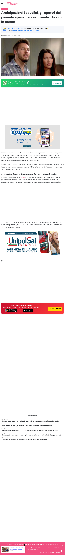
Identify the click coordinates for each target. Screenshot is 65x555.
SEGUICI (10, 28)
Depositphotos (34, 549)
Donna (23, 177)
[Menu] (2, 4)
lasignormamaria (6, 35)
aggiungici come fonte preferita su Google (25, 30)
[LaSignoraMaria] (13, 3)
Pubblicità (57, 552)
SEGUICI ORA (57, 83)
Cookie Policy (43, 552)
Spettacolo (4, 9)
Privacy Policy (51, 552)
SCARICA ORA (55, 309)
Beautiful (17, 153)
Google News (20, 28)
